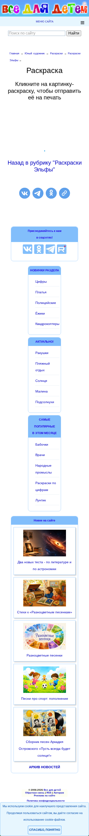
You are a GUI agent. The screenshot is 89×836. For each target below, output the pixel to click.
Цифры (41, 281)
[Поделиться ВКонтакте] (24, 193)
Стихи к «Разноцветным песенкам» (44, 612)
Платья (41, 292)
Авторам (59, 792)
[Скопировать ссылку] (64, 193)
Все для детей (52, 790)
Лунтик (40, 500)
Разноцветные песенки (44, 655)
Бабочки (41, 444)
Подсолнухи (44, 402)
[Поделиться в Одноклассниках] (51, 193)
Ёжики (40, 313)
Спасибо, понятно (44, 830)
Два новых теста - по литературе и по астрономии (44, 565)
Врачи (40, 455)
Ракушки (41, 353)
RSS (49, 792)
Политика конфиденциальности (46, 800)
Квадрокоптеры (47, 324)
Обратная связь (34, 792)
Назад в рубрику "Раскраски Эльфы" (45, 166)
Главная (14, 53)
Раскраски (56, 53)
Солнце (41, 381)
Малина (41, 391)
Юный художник (35, 53)
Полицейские (45, 303)
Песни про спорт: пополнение (44, 698)
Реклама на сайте (44, 795)
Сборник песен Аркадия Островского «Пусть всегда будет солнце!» (44, 748)
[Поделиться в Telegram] (38, 193)
